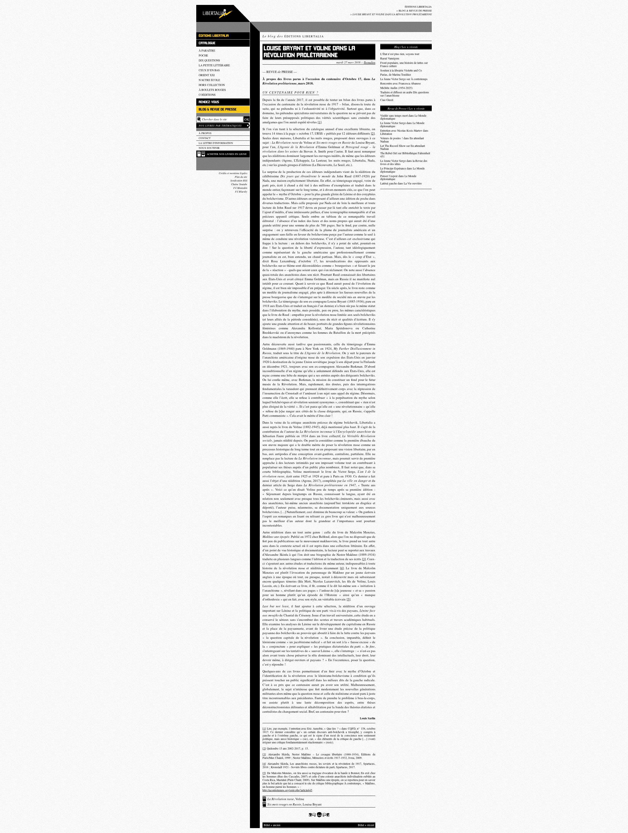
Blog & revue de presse (415, 10)
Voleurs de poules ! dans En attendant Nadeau (402, 139)
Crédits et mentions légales (233, 173)
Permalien (369, 62)
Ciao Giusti (386, 100)
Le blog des (293, 36)
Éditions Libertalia (418, 6)
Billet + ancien (272, 825)
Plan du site (241, 177)
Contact (204, 138)
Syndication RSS (238, 180)
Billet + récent (366, 825)
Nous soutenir (209, 148)
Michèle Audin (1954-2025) (396, 88)
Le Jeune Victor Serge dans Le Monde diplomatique (402, 124)
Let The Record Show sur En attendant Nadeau (402, 147)
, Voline (285, 799)
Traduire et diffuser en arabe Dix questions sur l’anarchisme (404, 93)
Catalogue (207, 43)
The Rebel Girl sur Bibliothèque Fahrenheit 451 (405, 154)
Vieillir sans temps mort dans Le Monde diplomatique (403, 117)
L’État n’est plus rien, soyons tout (399, 54)
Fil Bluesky (241, 191)
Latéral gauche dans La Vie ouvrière (401, 183)
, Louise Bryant (294, 804)
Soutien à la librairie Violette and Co (401, 70)
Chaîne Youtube (239, 184)
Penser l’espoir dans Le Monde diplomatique (398, 177)
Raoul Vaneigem (389, 58)
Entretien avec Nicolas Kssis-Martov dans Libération (404, 132)
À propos (205, 133)
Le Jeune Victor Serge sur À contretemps (404, 79)
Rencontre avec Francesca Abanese (400, 83)
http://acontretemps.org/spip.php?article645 (287, 790)
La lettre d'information (216, 143)
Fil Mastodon (240, 188)
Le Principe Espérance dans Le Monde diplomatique (402, 170)
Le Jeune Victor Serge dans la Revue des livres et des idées (403, 162)
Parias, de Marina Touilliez (395, 74)
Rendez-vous (209, 102)
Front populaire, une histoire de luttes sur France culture (404, 64)
